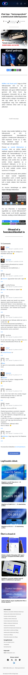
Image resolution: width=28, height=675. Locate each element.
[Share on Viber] (18, 70)
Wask (3, 363)
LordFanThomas (6, 352)
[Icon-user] (21, 3)
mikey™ (8, 247)
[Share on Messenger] (10, 70)
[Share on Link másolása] (20, 70)
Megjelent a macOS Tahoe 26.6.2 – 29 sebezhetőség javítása (11, 482)
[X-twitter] (12, 660)
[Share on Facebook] (8, 70)
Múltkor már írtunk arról (9, 83)
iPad (12, 22)
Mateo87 (4, 377)
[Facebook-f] (8, 660)
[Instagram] (16, 660)
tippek (14, 22)
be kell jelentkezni (20, 447)
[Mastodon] (20, 660)
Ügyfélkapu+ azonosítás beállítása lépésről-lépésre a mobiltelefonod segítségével (12, 579)
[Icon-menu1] (24, 3)
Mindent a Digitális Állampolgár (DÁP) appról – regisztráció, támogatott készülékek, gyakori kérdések (13, 556)
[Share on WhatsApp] (15, 70)
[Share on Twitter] (13, 70)
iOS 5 (10, 22)
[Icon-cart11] (17, 3)
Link (2, 256)
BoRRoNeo (5, 436)
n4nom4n (8, 260)
